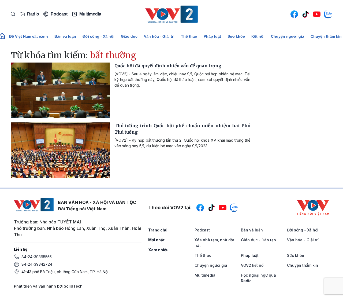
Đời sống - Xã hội (98, 36)
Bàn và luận (65, 36)
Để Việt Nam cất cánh (28, 36)
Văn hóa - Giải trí (159, 36)
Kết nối (257, 36)
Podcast (59, 14)
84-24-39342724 (36, 264)
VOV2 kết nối (252, 265)
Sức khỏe (236, 36)
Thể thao (189, 36)
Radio (33, 14)
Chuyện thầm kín (302, 265)
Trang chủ (157, 230)
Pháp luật (212, 36)
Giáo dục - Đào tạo (258, 240)
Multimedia (90, 14)
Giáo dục (129, 36)
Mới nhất (156, 240)
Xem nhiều (158, 249)
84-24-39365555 (36, 256)
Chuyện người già (287, 36)
